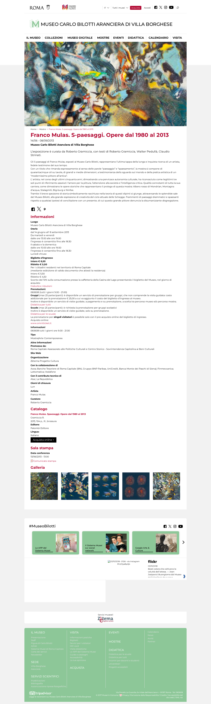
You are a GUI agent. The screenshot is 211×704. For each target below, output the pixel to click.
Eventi (118, 37)
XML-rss (179, 697)
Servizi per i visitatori (80, 643)
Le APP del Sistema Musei (42, 549)
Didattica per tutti (41, 304)
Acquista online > (43, 439)
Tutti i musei (118, 8)
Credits (163, 695)
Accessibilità (76, 657)
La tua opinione (78, 660)
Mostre (103, 37)
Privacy (125, 695)
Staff (33, 640)
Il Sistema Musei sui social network (93, 548)
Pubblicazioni (38, 680)
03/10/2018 (164, 572)
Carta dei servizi (39, 651)
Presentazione (38, 637)
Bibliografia (37, 683)
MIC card (74, 646)
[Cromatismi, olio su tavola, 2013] (166, 487)
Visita (177, 37)
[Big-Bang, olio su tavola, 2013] (136, 486)
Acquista (135, 8)
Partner (151, 641)
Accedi (147, 8)
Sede (35, 662)
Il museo (33, 37)
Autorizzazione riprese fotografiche (48, 686)
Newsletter (36, 654)
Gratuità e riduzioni (41, 286)
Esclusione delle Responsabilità (144, 695)
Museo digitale (80, 37)
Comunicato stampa (44, 461)
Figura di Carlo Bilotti (41, 643)
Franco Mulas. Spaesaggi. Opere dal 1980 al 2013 (58, 414)
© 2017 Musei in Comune (107, 695)
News (150, 635)
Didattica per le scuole (43, 314)
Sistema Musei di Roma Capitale (47, 649)
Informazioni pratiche (81, 637)
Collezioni (54, 37)
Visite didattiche (78, 649)
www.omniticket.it (41, 323)
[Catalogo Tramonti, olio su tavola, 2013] (105, 486)
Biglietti (74, 640)
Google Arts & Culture (142, 549)
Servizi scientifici (45, 676)
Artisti (34, 646)
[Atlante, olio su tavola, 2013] (74, 486)
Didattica (136, 37)
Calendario (158, 37)
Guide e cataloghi (79, 654)
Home (33, 129)
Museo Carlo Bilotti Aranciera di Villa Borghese (107, 24)
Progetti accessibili (118, 667)
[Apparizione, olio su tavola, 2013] (44, 489)
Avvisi (150, 638)
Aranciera (35, 669)
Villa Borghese (38, 666)
